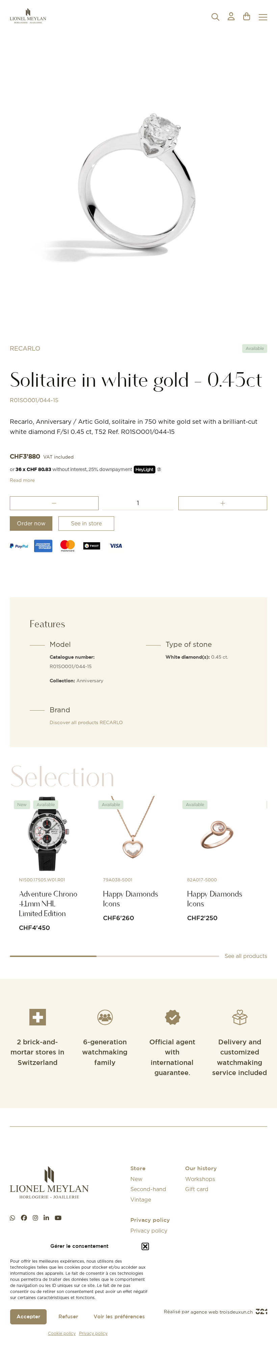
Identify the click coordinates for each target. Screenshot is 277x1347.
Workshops (200, 1179)
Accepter (28, 1317)
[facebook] (24, 1218)
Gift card (196, 1189)
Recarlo (25, 348)
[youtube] (58, 1218)
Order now (31, 523)
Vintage (140, 1200)
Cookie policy (62, 1333)
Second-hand (148, 1189)
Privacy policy (93, 1333)
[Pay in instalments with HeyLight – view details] (159, 470)
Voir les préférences (119, 1317)
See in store (86, 523)
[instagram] (35, 1218)
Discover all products (86, 722)
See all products (246, 956)
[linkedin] (46, 1218)
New (136, 1179)
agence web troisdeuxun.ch (222, 1312)
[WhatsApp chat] (12, 1218)
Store (138, 1168)
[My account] (231, 17)
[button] (145, 1246)
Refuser (68, 1317)
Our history (201, 1168)
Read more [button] (22, 480)
